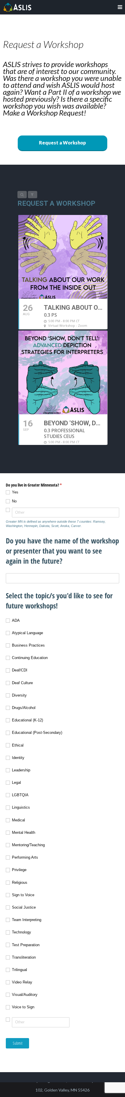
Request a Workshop (62, 142)
